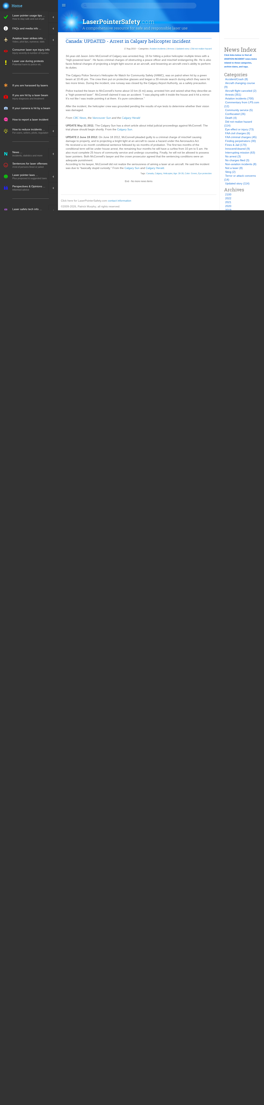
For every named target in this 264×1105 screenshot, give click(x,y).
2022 (228, 198)
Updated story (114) (237, 183)
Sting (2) (230, 171)
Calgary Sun (124, 129)
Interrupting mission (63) (240, 152)
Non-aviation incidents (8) (240, 164)
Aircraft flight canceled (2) (240, 90)
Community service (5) (239, 110)
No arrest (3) (233, 156)
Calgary (158, 173)
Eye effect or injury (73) (239, 129)
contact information (119, 200)
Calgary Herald (131, 117)
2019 (228, 209)
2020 (228, 206)
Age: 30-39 (178, 173)
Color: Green (191, 173)
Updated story (182, 48)
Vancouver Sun (101, 117)
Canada (150, 173)
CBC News (79, 117)
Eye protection (205, 173)
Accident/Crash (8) (236, 79)
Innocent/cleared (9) (237, 148)
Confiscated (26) (235, 113)
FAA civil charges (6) (237, 133)
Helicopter (167, 173)
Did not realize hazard (201, 48)
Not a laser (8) (234, 168)
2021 (228, 202)
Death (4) (231, 117)
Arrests (170, 48)
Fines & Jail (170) (236, 144)
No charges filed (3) (237, 160)
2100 (228, 194)
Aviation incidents (158, 48)
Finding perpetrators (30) (240, 140)
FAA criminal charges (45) (241, 137)
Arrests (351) (233, 94)
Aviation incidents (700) (239, 98)
